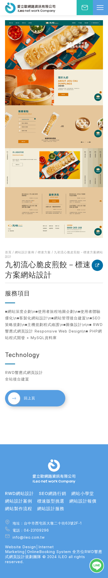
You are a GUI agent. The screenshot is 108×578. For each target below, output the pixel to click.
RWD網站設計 (19, 493)
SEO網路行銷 (52, 493)
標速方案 (44, 252)
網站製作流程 (18, 508)
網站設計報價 (82, 501)
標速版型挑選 (50, 501)
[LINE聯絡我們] (96, 565)
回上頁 (29, 398)
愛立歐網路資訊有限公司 (30, 8)
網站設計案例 (24, 252)
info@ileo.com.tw (28, 537)
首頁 (8, 252)
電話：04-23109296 (30, 530)
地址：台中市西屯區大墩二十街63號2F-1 (46, 523)
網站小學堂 (82, 493)
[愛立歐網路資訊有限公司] (54, 471)
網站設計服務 (50, 508)
